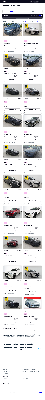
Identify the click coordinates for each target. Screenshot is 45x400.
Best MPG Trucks (25, 385)
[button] (31, 2)
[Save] (20, 25)
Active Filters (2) (33, 11)
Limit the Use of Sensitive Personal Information (31, 371)
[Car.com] (4, 1)
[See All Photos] (32, 29)
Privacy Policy (12, 392)
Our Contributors (25, 378)
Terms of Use (5, 392)
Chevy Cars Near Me (26, 388)
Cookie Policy (5, 373)
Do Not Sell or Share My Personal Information (30, 369)
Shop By (4, 360)
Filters (12, 11)
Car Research (24, 362)
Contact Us (24, 367)
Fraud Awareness (6, 369)
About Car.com (6, 367)
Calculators (5, 378)
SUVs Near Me (5, 385)
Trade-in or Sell (25, 360)
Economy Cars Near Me (7, 388)
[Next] (21, 30)
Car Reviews (5, 362)
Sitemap (4, 380)
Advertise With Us (6, 371)
